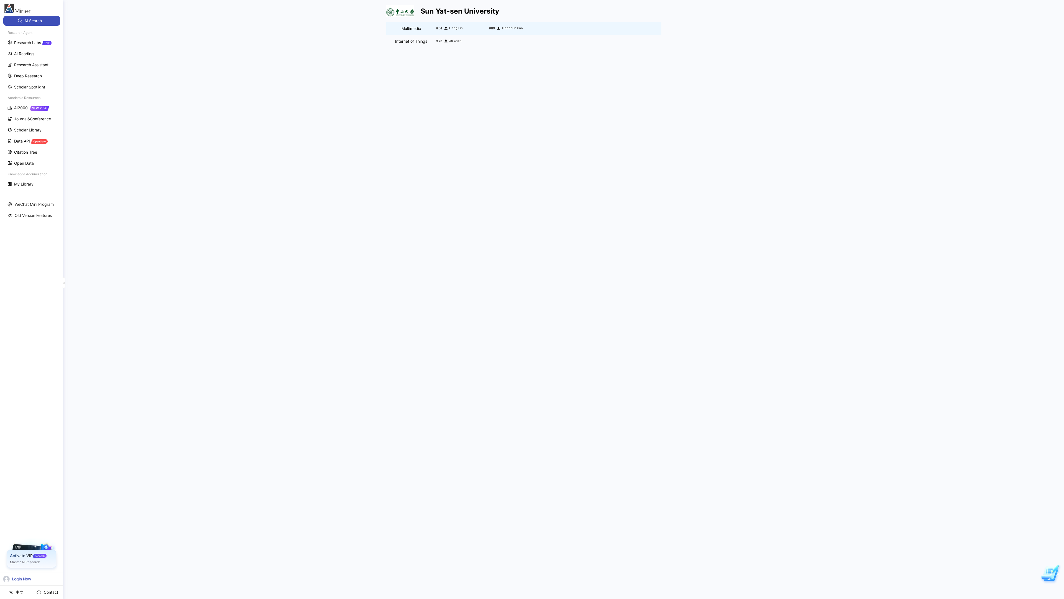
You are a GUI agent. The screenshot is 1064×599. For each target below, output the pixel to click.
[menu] (31, 103)
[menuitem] (31, 21)
